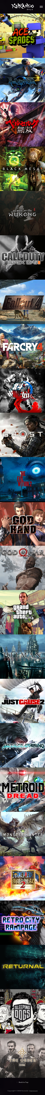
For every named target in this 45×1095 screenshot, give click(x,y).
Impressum (33, 1091)
